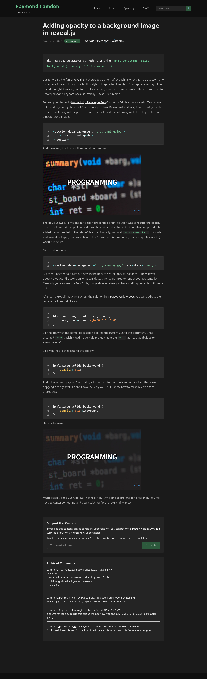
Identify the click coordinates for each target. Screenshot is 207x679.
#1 (74, 597)
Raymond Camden (37, 6)
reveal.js (79, 79)
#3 (74, 626)
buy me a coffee (69, 532)
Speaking (129, 8)
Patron (136, 528)
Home (96, 8)
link (49, 617)
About (112, 8)
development (72, 41)
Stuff (146, 8)
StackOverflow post (122, 296)
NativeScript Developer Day (88, 102)
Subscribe (151, 545)
